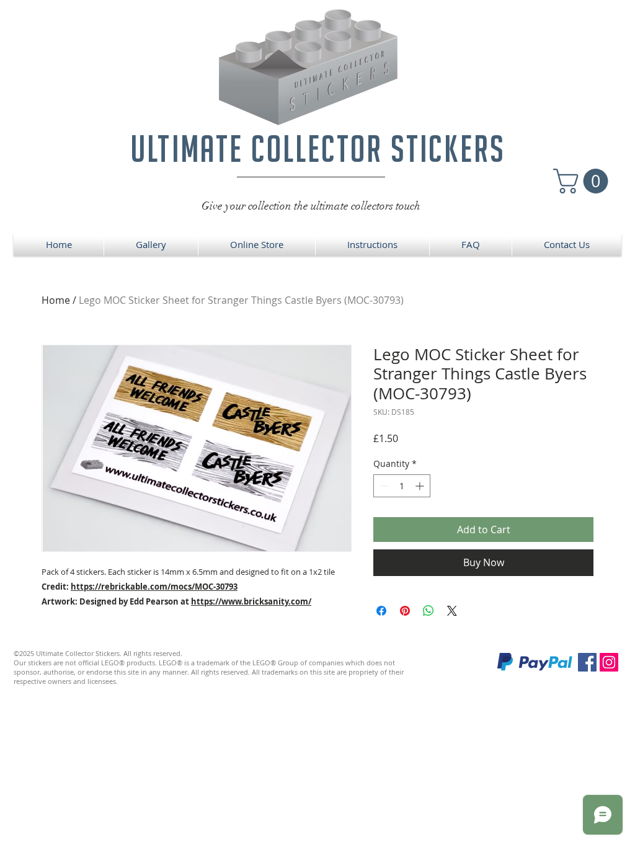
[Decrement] (383, 486)
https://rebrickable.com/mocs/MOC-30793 (154, 586)
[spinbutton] (402, 486)
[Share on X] (452, 610)
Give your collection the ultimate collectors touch (311, 206)
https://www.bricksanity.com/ (251, 601)
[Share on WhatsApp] (428, 610)
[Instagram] (609, 662)
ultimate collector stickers (317, 148)
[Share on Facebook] (381, 610)
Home (56, 300)
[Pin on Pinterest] (404, 610)
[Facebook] (587, 662)
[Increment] (421, 486)
